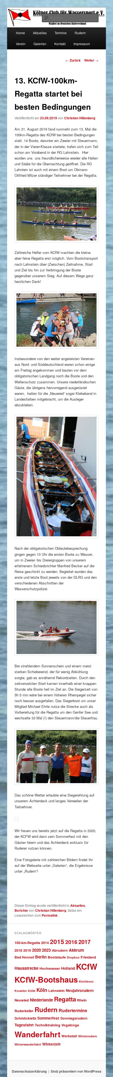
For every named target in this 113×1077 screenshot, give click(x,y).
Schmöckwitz (25, 1018)
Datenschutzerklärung (29, 1071)
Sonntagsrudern (73, 1018)
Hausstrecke (26, 968)
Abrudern (60, 950)
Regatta (65, 999)
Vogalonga (70, 1025)
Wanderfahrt (37, 1034)
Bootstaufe (57, 957)
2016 (71, 942)
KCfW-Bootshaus (46, 979)
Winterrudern (87, 1036)
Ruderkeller (24, 1010)
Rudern (46, 1009)
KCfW (86, 966)
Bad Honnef (24, 957)
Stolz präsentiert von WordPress (76, 1071)
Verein (21, 43)
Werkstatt (69, 1035)
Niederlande (41, 1000)
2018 (18, 950)
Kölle (31, 991)
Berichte (21, 910)
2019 (27, 950)
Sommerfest (48, 1018)
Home (20, 32)
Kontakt (60, 43)
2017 (84, 942)
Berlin (41, 957)
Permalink (50, 915)
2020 (36, 950)
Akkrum (76, 950)
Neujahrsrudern (80, 990)
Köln (41, 990)
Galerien (39, 43)
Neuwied (22, 1000)
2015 (57, 941)
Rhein (82, 1000)
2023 (46, 950)
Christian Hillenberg (79, 117)
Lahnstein (56, 990)
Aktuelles (40, 32)
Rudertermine (73, 1010)
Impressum (82, 43)
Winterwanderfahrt (28, 1044)
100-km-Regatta (27, 942)
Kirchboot (86, 981)
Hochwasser (49, 968)
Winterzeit (51, 1044)
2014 (45, 942)
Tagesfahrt (24, 1024)
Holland (68, 968)
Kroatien (21, 991)
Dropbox (73, 957)
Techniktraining (47, 1025)
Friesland (88, 957)
